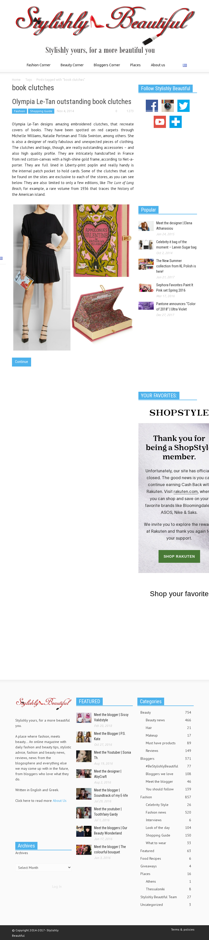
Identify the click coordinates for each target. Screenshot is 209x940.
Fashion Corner (37, 67)
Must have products (168, 743)
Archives (21, 853)
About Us (60, 800)
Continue (21, 362)
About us (158, 65)
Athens (168, 881)
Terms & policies (182, 929)
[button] (192, 65)
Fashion (19, 111)
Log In (57, 886)
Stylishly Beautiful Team (165, 897)
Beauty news (168, 720)
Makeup (168, 735)
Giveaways (165, 866)
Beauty (165, 712)
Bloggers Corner (105, 67)
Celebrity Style (168, 804)
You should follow (168, 789)
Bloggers (165, 758)
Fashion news (168, 812)
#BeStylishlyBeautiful (168, 766)
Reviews (168, 750)
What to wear (168, 843)
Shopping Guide (41, 111)
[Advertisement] (167, 166)
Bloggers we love (168, 774)
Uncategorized (165, 904)
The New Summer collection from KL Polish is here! (176, 266)
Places (134, 67)
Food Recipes (165, 858)
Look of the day (168, 827)
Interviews (168, 820)
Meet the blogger (168, 781)
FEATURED (89, 701)
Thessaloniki (168, 889)
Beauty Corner (71, 67)
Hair (168, 727)
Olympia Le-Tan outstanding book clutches (72, 101)
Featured (165, 850)
